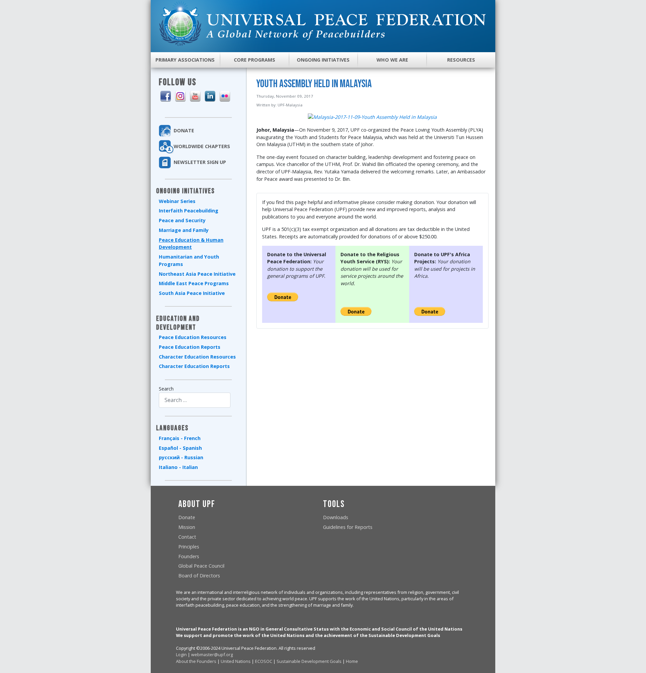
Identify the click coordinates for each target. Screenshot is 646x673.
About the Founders (196, 661)
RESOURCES (461, 60)
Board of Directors (199, 575)
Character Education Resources (197, 357)
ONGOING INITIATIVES (323, 60)
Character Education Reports (194, 366)
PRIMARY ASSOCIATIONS (185, 60)
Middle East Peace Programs (194, 283)
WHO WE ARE (392, 60)
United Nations (236, 661)
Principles (188, 546)
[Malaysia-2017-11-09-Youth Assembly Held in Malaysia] (372, 116)
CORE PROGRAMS (254, 60)
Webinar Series (177, 201)
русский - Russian (181, 457)
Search (166, 388)
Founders (188, 556)
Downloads (335, 517)
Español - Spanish (180, 448)
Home (352, 661)
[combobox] (194, 400)
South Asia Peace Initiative (192, 293)
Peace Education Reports (189, 347)
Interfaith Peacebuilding (188, 210)
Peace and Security (182, 220)
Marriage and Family (184, 230)
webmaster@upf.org (212, 654)
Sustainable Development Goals (309, 661)
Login (181, 654)
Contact (187, 537)
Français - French (180, 438)
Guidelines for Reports (347, 527)
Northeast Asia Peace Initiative (197, 274)
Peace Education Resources (192, 337)
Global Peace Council (201, 566)
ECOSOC (263, 661)
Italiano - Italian (178, 467)
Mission (186, 527)
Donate (186, 517)
